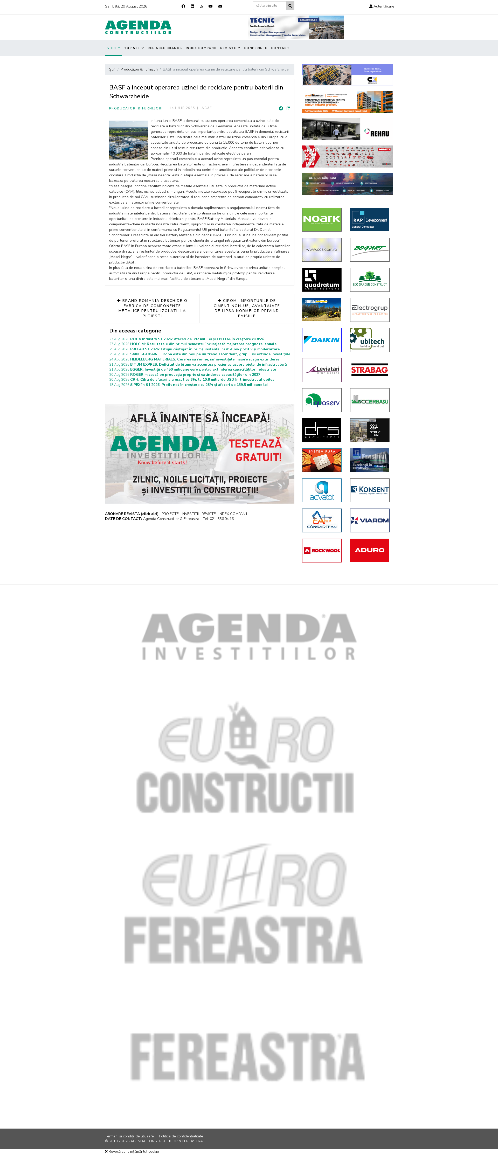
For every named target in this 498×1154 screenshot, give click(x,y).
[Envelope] (220, 6)
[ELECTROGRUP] (370, 310)
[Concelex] (347, 75)
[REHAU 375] (347, 129)
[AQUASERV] (322, 400)
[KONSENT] (370, 490)
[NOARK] (322, 220)
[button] (381, 6)
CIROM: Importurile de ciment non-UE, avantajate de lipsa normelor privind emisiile (247, 308)
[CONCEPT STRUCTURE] (370, 430)
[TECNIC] (296, 27)
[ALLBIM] (347, 184)
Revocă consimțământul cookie (133, 1151)
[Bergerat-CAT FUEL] (322, 309)
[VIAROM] (370, 520)
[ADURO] (370, 550)
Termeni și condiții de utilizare (129, 1136)
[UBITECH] (370, 340)
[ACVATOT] (322, 490)
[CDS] (322, 250)
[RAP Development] (370, 219)
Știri (111, 48)
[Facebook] (183, 6)
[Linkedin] (192, 6)
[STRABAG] (370, 369)
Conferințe (255, 48)
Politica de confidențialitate (181, 1136)
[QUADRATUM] (322, 280)
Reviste (228, 48)
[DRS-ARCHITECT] (322, 430)
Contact (280, 48)
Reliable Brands (165, 48)
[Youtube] (211, 6)
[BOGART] (370, 250)
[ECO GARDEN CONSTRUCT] (370, 280)
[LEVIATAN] (322, 370)
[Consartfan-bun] (322, 520)
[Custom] (201, 6)
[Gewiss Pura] (322, 460)
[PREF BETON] (347, 102)
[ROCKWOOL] (322, 550)
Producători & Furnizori (136, 108)
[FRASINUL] (370, 460)
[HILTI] (347, 156)
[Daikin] (322, 340)
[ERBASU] (370, 400)
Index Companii (201, 48)
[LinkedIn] (288, 109)
